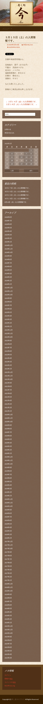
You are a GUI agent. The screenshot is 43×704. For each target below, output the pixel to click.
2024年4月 (8, 274)
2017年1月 (8, 580)
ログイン (8, 675)
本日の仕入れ (28, 45)
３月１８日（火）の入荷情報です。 (21, 104)
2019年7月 (8, 474)
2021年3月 (8, 404)
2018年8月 (8, 513)
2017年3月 (8, 573)
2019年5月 (8, 482)
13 (21, 157)
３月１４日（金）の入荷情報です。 (21, 101)
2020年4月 (8, 443)
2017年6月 (8, 563)
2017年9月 (8, 552)
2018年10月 (9, 506)
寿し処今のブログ (18, 699)
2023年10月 (9, 295)
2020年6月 (8, 436)
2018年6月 (8, 520)
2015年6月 (8, 647)
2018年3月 (8, 531)
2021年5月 (8, 397)
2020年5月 (8, 439)
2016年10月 (9, 591)
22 (31, 160)
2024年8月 (8, 259)
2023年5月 (8, 312)
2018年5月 (8, 524)
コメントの (10, 682)
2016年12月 (9, 584)
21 (26, 160)
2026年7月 (8, 221)
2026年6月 (8, 224)
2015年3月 (8, 658)
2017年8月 (8, 556)
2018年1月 (8, 538)
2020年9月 (8, 425)
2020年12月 (9, 415)
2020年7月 (8, 432)
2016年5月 (8, 608)
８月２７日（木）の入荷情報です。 (17, 188)
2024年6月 (8, 266)
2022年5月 (8, 355)
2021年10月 (9, 379)
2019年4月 (8, 485)
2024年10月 (9, 252)
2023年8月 (8, 302)
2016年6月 (8, 605)
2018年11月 (9, 503)
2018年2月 (8, 534)
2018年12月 (9, 499)
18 (12, 160)
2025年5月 (8, 228)
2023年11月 (9, 291)
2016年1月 (8, 623)
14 (26, 157)
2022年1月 (8, 369)
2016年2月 (8, 619)
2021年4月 (8, 400)
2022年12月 (9, 330)
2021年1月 (8, 411)
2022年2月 (8, 365)
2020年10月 (9, 422)
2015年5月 (8, 651)
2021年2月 (8, 407)
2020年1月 (8, 453)
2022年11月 (9, 333)
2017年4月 (8, 570)
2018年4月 (8, 527)
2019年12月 (9, 457)
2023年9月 (8, 298)
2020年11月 (9, 418)
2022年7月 (8, 348)
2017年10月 (9, 549)
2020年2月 (8, 450)
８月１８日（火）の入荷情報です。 (17, 199)
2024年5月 (8, 270)
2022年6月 (8, 351)
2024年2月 (8, 281)
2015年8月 (8, 640)
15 (31, 157)
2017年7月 (8, 559)
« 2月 (12, 171)
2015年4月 (8, 654)
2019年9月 (8, 467)
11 (12, 157)
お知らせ (8, 129)
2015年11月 (9, 630)
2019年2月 (8, 492)
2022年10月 (9, 337)
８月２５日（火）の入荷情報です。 (17, 192)
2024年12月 (9, 245)
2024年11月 (9, 249)
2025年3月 (8, 235)
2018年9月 (8, 510)
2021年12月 (9, 372)
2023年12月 (9, 288)
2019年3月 (8, 489)
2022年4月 (8, 358)
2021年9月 (8, 383)
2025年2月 (8, 238)
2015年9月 (8, 637)
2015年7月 (8, 644)
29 (31, 164)
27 (21, 164)
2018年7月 (8, 517)
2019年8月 (8, 471)
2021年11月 (9, 376)
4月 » (31, 171)
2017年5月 (8, 566)
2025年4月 (8, 231)
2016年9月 (8, 594)
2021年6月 (8, 393)
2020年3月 (8, 446)
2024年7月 (8, 263)
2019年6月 (8, 478)
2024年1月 (8, 284)
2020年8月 (8, 429)
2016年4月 (8, 612)
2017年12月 (9, 541)
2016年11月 (9, 587)
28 (26, 164)
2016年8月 (8, 598)
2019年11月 (9, 460)
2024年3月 (8, 277)
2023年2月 (8, 323)
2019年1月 (8, 496)
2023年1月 (8, 326)
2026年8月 (8, 217)
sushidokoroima (14, 47)
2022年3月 (8, 362)
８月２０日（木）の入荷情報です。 (17, 195)
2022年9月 (8, 340)
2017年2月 (8, 577)
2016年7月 (8, 601)
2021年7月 (8, 390)
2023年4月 (8, 316)
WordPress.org (10, 686)
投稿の (8, 679)
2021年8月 (8, 386)
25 (12, 164)
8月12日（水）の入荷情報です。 (16, 202)
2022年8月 (8, 344)
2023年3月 (8, 319)
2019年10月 (9, 464)
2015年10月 (9, 633)
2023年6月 (8, 309)
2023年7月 (8, 305)
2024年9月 (8, 256)
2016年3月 (8, 615)
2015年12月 (9, 626)
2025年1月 (8, 242)
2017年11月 (9, 545)
